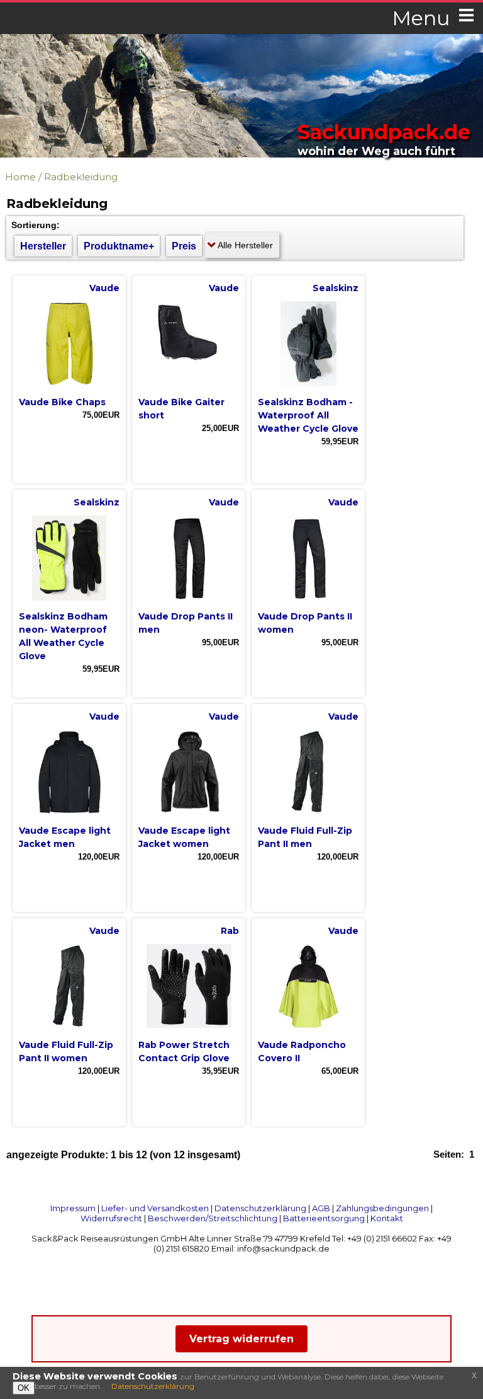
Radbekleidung (81, 177)
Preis (184, 246)
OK (24, 1388)
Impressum (73, 1208)
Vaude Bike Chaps (62, 402)
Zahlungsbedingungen (382, 1208)
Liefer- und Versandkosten (155, 1208)
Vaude (104, 288)
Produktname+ (119, 246)
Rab (230, 930)
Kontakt (386, 1218)
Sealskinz (335, 288)
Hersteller (43, 246)
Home (20, 177)
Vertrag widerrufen (241, 1339)
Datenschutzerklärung (260, 1208)
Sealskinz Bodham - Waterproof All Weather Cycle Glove (308, 415)
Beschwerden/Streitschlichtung (212, 1218)
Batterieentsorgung (324, 1218)
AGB (321, 1208)
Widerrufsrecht (111, 1218)
